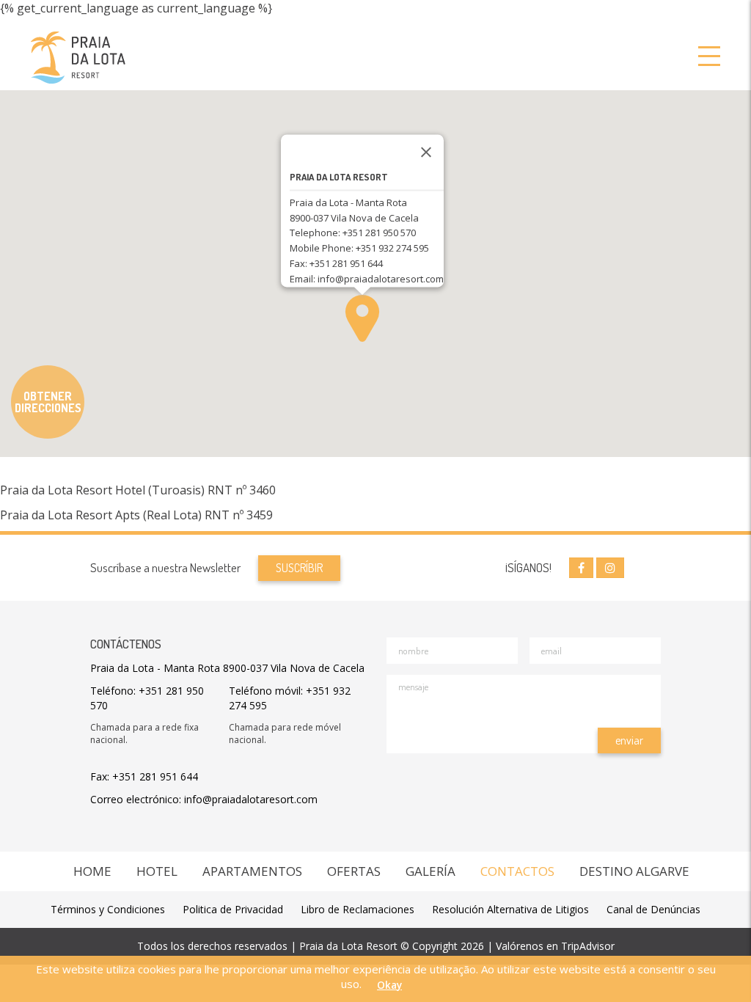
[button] (362, 318)
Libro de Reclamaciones (357, 909)
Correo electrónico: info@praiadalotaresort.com (204, 799)
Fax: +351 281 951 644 (144, 776)
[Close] (426, 151)
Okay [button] (389, 985)
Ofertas (354, 871)
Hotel (156, 871)
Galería (430, 871)
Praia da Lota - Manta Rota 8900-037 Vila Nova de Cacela (227, 668)
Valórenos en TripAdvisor (555, 946)
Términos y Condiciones (108, 909)
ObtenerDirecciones (48, 402)
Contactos (517, 871)
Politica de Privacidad (233, 909)
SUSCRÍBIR (299, 567)
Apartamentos (252, 871)
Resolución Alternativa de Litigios (510, 909)
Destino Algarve (634, 871)
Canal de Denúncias (653, 909)
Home (92, 871)
